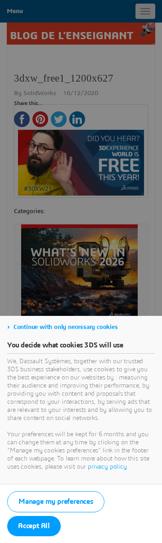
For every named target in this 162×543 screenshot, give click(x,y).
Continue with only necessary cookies (66, 327)
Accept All (34, 525)
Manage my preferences (55, 501)
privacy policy (107, 467)
